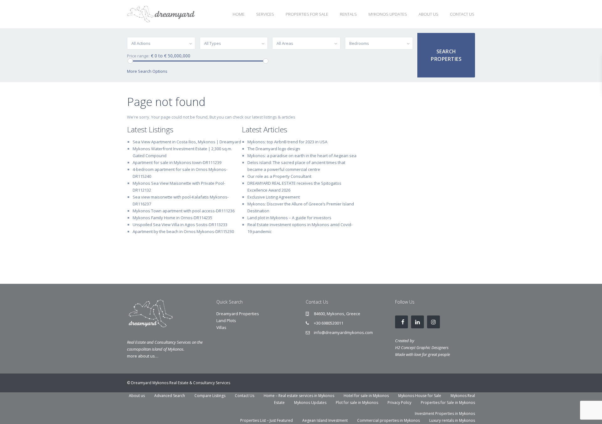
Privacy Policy (399, 402)
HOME (239, 14)
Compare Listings (209, 395)
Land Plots (226, 320)
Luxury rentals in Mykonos (452, 420)
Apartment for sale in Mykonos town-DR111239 (177, 162)
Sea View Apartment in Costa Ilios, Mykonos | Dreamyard (187, 142)
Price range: (138, 56)
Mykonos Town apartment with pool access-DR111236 (184, 211)
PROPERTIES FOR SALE (307, 14)
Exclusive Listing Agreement (273, 197)
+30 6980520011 (328, 323)
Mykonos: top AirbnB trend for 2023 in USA (287, 142)
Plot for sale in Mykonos (357, 402)
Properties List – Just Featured (266, 420)
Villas (221, 327)
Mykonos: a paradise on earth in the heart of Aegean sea (301, 155)
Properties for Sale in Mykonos (448, 402)
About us (137, 395)
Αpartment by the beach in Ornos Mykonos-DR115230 (183, 231)
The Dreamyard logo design (273, 148)
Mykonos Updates (310, 402)
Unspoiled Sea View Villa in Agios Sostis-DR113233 (180, 224)
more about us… (142, 356)
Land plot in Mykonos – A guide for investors (289, 217)
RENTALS (348, 14)
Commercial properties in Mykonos (388, 420)
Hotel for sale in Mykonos (366, 395)
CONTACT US (462, 14)
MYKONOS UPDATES (387, 14)
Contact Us (244, 395)
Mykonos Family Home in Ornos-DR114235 (172, 217)
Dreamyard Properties (237, 313)
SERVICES (265, 14)
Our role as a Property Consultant (279, 176)
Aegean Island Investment (325, 420)
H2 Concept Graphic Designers (422, 347)
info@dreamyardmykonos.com (343, 332)
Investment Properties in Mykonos (445, 413)
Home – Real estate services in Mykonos (299, 395)
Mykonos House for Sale (419, 395)
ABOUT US (428, 14)
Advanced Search (169, 395)
